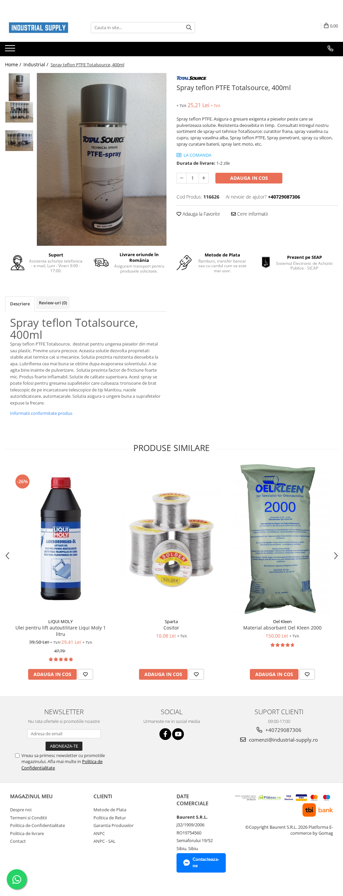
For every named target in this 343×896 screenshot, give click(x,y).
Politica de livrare (27, 833)
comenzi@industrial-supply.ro (283, 739)
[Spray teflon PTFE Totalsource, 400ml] (101, 159)
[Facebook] (165, 734)
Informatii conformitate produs (41, 413)
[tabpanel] (101, 159)
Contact (18, 841)
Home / (13, 64)
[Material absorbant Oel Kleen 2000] (282, 539)
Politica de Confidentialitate (37, 825)
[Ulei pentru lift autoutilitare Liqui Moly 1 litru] (60, 540)
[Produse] (11, 50)
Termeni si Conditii (28, 818)
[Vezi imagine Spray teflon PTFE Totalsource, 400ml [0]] (19, 87)
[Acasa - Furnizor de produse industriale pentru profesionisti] (38, 27)
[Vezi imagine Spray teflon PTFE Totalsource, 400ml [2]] (19, 140)
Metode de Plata (109, 810)
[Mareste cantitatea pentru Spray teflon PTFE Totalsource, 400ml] (204, 178)
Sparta (171, 621)
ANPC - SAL (104, 841)
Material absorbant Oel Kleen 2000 (282, 627)
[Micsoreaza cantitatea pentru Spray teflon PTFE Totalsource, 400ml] (182, 178)
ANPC (99, 833)
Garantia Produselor (113, 825)
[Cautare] (189, 27)
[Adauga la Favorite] (85, 674)
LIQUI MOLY (60, 621)
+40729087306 (282, 730)
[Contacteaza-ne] (330, 48)
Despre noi (20, 810)
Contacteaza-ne (206, 862)
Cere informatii (252, 214)
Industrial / (36, 64)
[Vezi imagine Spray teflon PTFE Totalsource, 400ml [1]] (19, 112)
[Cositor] (171, 540)
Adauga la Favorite (200, 214)
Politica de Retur (109, 818)
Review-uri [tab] (53, 303)
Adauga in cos (249, 178)
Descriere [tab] (20, 304)
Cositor (171, 627)
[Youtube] (178, 734)
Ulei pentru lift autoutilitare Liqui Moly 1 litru (60, 630)
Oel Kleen (282, 621)
